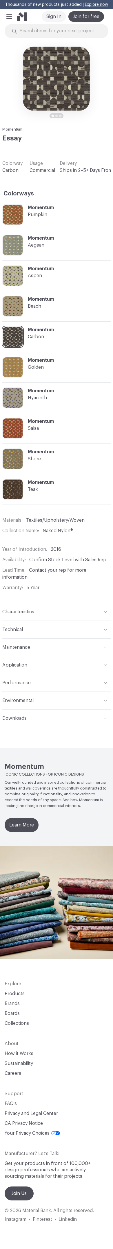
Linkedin (68, 1219)
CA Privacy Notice (24, 1123)
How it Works (19, 1053)
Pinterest (42, 1219)
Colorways (18, 194)
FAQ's (11, 1103)
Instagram (15, 1219)
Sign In (53, 16)
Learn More (21, 825)
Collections (17, 1023)
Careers (13, 1073)
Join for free (86, 16)
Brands (12, 1003)
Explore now (96, 5)
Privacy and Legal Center (31, 1113)
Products (15, 993)
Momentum (12, 129)
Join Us (19, 1193)
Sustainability (19, 1063)
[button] (9, 16)
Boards (12, 1013)
